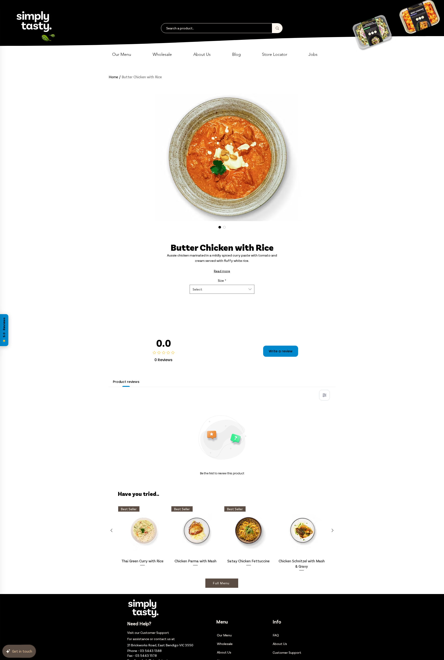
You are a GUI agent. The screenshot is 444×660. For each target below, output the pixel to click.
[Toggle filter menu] (324, 395)
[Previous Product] (111, 530)
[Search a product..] (277, 28)
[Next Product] (332, 530)
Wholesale (225, 643)
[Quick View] (302, 530)
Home (113, 77)
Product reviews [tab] (126, 381)
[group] (222, 539)
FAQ (276, 635)
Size (222, 280)
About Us (224, 652)
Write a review (281, 351)
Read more (222, 271)
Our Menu (224, 635)
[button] (129, 54)
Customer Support (154, 632)
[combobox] (222, 289)
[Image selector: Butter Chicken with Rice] (219, 227)
